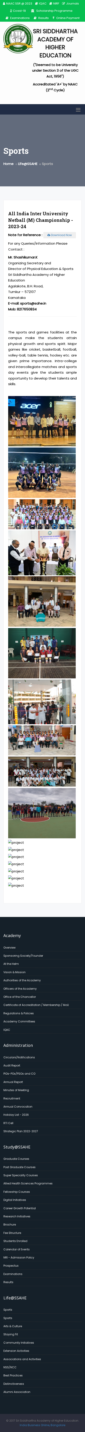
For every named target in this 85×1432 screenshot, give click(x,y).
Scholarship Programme (54, 11)
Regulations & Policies (18, 1013)
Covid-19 (19, 11)
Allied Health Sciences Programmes (28, 1183)
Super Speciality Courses (20, 1175)
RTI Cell (8, 1123)
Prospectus (11, 1266)
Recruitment (11, 1098)
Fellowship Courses (16, 1192)
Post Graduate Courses (19, 1167)
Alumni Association (16, 1392)
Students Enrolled (15, 1241)
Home (8, 163)
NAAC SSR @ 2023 (19, 3)
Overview (9, 947)
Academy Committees (19, 1021)
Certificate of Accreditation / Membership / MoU (36, 1005)
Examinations (20, 18)
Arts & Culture (12, 1326)
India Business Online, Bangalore (42, 1425)
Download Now (61, 235)
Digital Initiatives (14, 1200)
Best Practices (13, 1375)
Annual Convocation (17, 1107)
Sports (7, 1310)
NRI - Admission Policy (18, 1257)
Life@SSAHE (27, 163)
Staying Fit (10, 1334)
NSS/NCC (10, 1367)
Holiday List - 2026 (16, 1115)
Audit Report (11, 1065)
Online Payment (68, 18)
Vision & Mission (14, 972)
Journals (72, 3)
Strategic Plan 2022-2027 (20, 1131)
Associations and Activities (22, 1359)
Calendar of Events (16, 1249)
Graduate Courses (16, 1159)
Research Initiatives (16, 1216)
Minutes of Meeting (16, 1090)
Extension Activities (16, 1351)
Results (43, 18)
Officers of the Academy (20, 989)
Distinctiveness (13, 1384)
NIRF (56, 3)
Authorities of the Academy (22, 980)
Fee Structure (12, 1233)
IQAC (42, 3)
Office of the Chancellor (19, 997)
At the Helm (11, 964)
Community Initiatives (18, 1343)
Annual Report (13, 1082)
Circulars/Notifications (19, 1057)
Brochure (9, 1224)
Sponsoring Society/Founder (23, 956)
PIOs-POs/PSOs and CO (19, 1074)
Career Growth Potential (19, 1208)
